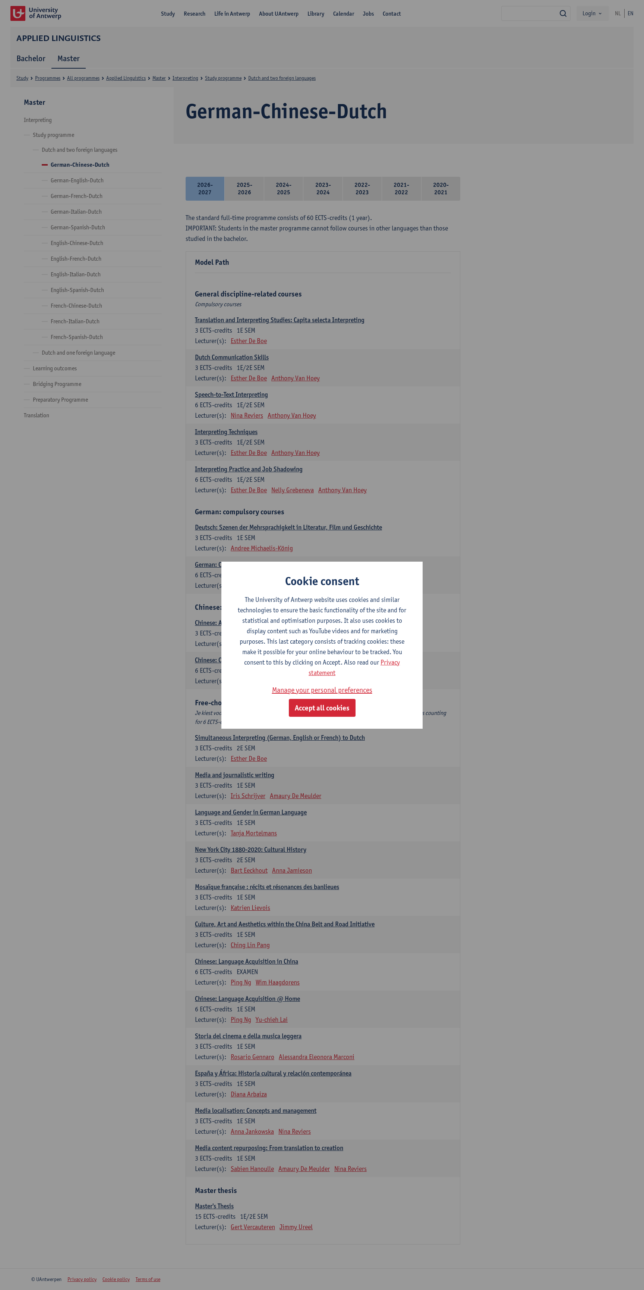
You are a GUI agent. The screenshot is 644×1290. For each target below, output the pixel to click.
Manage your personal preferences (322, 689)
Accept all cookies (322, 707)
